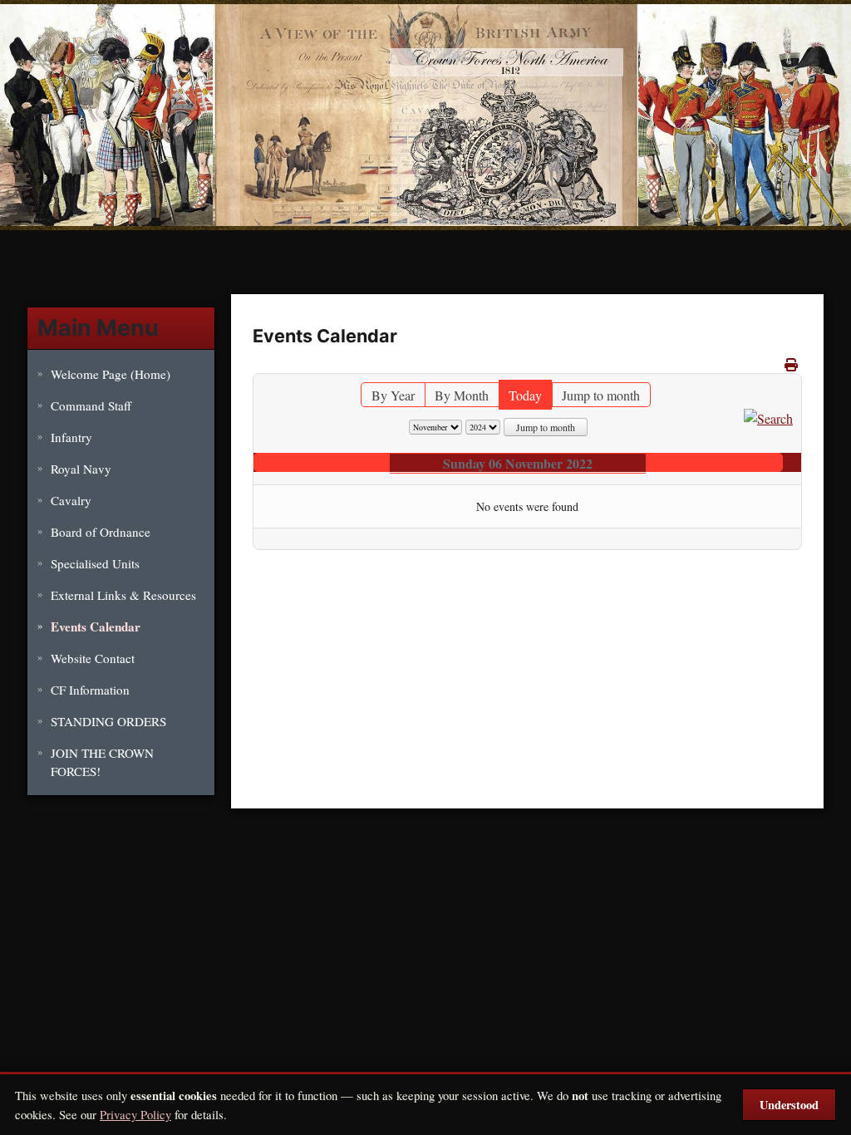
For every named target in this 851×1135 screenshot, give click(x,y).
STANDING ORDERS (108, 721)
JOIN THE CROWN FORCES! (102, 761)
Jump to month (601, 395)
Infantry (71, 437)
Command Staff (91, 405)
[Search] (768, 416)
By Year (393, 395)
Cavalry (71, 500)
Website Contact (93, 658)
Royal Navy (81, 468)
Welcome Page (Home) (110, 374)
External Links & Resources (123, 595)
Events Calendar (95, 626)
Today (525, 395)
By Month (462, 395)
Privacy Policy (135, 1114)
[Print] (791, 364)
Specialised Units (95, 563)
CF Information (90, 689)
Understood (789, 1104)
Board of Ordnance (100, 531)
